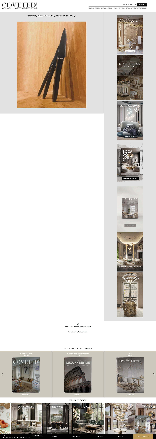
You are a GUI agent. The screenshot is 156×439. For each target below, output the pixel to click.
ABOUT (55, 436)
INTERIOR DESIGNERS (101, 8)
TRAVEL (128, 8)
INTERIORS (91, 8)
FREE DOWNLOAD (143, 436)
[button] (154, 374)
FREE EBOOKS (142, 8)
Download (25, 394)
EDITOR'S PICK (134, 8)
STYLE (115, 8)
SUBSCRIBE (142, 4)
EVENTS (110, 8)
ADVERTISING (99, 436)
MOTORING (121, 8)
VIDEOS (120, 436)
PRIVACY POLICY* (27, 437)
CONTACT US (76, 436)
